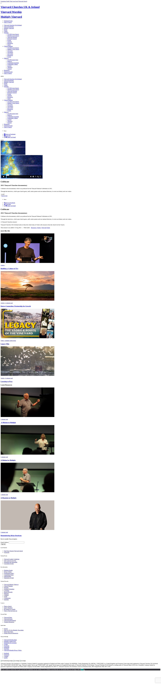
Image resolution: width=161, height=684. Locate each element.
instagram (6, 654)
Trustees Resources (9, 622)
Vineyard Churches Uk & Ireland (13, 25)
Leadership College (12, 64)
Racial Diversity (8, 592)
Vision (5, 31)
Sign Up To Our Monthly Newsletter (14, 630)
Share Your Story (8, 631)
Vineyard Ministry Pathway (11, 584)
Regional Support (12, 38)
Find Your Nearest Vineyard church (13, 551)
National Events (8, 21)
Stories (39, 227)
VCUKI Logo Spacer (13, 34)
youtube (6, 656)
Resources (10, 43)
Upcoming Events (9, 563)
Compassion (7, 598)
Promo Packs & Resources (11, 633)
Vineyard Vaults (45, 227)
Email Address (4, 542)
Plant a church (8, 606)
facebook (6, 653)
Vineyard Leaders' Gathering (11, 559)
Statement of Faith (9, 578)
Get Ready (10, 52)
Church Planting (8, 46)
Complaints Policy (9, 575)
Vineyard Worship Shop (10, 640)
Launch (9, 66)
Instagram (6, 647)
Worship (6, 32)
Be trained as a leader (9, 609)
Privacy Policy (8, 572)
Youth (5, 596)
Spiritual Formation (9, 589)
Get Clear (9, 50)
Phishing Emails (8, 570)
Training (9, 41)
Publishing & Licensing (10, 643)
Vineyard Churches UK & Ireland (20, 6)
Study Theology (8, 608)
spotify (6, 657)
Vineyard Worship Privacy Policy (13, 650)
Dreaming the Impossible (10, 562)
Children (6, 595)
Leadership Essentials (13, 63)
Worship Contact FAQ (10, 641)
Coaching (6, 590)
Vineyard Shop (8, 617)
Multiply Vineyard (11, 16)
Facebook (6, 646)
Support (9, 69)
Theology (9, 67)
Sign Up (3, 544)
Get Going (10, 54)
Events (9, 40)
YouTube (6, 649)
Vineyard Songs (8, 619)
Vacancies (6, 552)
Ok (82, 669)
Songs (9, 44)
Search (6, 628)
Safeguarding (7, 576)
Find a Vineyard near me (10, 611)
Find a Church (8, 22)
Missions (6, 593)
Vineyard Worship (11, 11)
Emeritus (6, 599)
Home (5, 29)
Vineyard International (10, 620)
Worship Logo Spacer (13, 35)
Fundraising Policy (9, 573)
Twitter (6, 644)
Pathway (6, 58)
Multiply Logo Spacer (13, 49)
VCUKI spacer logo (12, 60)
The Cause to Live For (10, 560)
